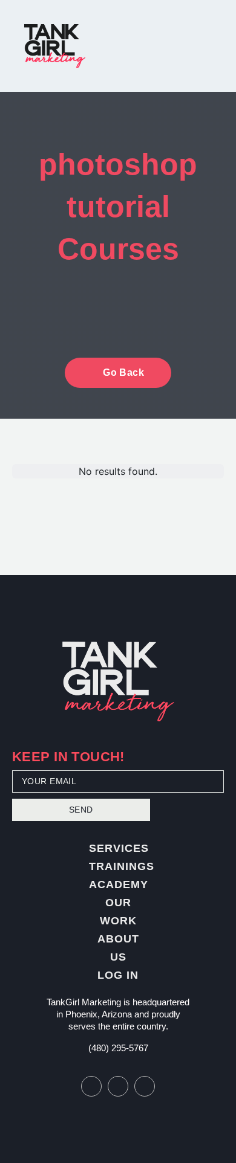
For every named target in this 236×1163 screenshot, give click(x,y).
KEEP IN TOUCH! (68, 758)
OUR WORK (118, 912)
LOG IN (118, 975)
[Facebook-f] (91, 1086)
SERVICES (119, 848)
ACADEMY (118, 884)
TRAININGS (121, 866)
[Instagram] (118, 1086)
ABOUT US (118, 948)
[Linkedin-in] (144, 1086)
